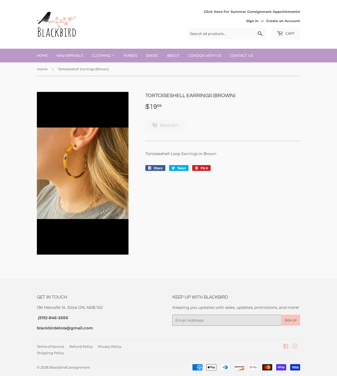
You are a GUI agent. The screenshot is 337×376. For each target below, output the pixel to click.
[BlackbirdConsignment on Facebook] (286, 346)
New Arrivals (70, 55)
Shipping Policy (50, 353)
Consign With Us (205, 55)
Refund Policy (81, 346)
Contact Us (241, 55)
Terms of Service (50, 346)
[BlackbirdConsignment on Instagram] (295, 346)
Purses (130, 55)
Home (42, 55)
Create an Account (283, 21)
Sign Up (291, 320)
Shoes (152, 55)
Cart (289, 33)
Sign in (252, 21)
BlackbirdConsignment (69, 367)
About (173, 55)
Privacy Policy (109, 346)
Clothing (102, 55)
